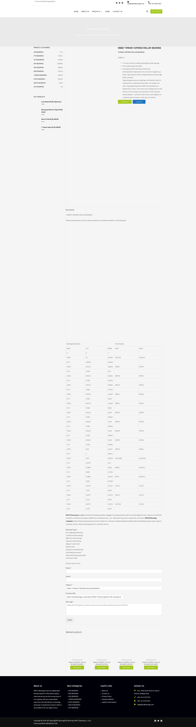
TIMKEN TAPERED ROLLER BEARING (131, 52)
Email (68, 576)
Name (68, 568)
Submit (69, 620)
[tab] (70, 210)
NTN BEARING (39, 60)
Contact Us (105, 693)
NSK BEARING (39, 71)
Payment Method (108, 699)
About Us (105, 691)
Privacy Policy (107, 696)
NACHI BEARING (40, 83)
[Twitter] (119, 3)
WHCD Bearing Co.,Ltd (74, 515)
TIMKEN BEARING (40, 75)
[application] (101, 11)
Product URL (71, 593)
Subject (69, 585)
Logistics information (109, 702)
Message (70, 602)
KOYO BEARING (39, 79)
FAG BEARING (39, 67)
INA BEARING (38, 52)
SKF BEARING (38, 63)
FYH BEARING (39, 56)
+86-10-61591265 (143, 697)
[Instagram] (122, 3)
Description (70, 210)
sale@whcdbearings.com (145, 704)
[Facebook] (116, 3)
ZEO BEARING (39, 87)
